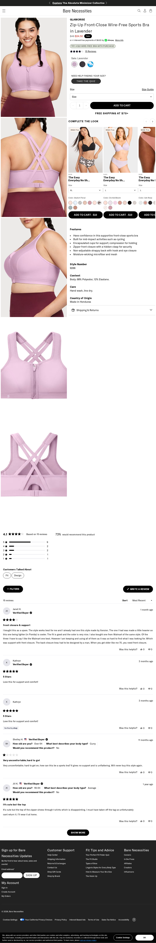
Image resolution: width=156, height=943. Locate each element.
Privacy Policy (61, 919)
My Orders (6, 896)
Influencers (129, 872)
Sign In (4, 887)
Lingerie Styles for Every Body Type (101, 867)
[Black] (82, 66)
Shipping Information (56, 859)
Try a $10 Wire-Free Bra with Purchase (92, 46)
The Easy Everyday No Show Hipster (114, 179)
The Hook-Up (91, 876)
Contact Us (52, 867)
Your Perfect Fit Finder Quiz (97, 855)
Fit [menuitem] (7, 575)
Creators (128, 867)
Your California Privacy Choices (38, 919)
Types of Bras (91, 863)
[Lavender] (74, 66)
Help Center (52, 855)
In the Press (129, 859)
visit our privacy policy (88, 940)
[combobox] (112, 96)
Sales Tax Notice (109, 919)
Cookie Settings (123, 938)
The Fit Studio (92, 859)
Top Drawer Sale (78, 2)
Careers (127, 855)
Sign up (31, 875)
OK (144, 938)
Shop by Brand (53, 876)
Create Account (8, 892)
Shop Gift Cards (54, 872)
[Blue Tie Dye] (90, 66)
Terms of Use (93, 919)
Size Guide (148, 89)
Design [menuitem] (17, 575)
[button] (2, 10)
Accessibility (123, 919)
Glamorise (77, 19)
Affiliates (128, 863)
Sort (125, 600)
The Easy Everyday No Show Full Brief (79, 179)
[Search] (139, 11)
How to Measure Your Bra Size (99, 872)
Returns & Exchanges (56, 863)
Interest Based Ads (77, 919)
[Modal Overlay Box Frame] (94, 80)
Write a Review (141, 590)
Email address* (8, 869)
